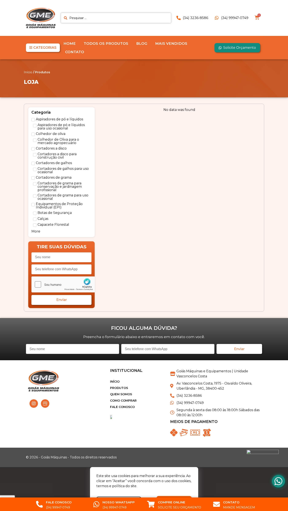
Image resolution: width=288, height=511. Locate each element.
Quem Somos (121, 394)
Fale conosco (122, 407)
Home (69, 43)
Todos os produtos (106, 43)
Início (28, 72)
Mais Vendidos (171, 43)
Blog (141, 43)
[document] (144, 489)
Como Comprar (123, 400)
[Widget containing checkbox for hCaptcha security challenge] (63, 284)
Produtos (119, 388)
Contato (74, 52)
